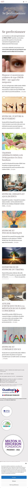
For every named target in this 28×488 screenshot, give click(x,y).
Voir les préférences (14, 484)
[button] (26, 463)
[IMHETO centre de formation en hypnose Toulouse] (2, 1)
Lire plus (23, 91)
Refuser (14, 481)
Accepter (14, 477)
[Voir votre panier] (23, 1)
